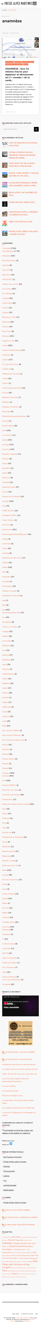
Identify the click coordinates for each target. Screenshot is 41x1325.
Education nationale (9, 454)
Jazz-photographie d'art (11, 612)
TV (3, 939)
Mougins (5, 763)
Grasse (4, 548)
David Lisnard (16, 1246)
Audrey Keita (29, 1237)
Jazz (3, 610)
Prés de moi (7, 832)
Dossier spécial (8, 426)
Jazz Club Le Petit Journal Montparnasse (16, 1255)
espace (5, 473)
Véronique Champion (20, 1277)
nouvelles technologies (14, 64)
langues (5, 636)
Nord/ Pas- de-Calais (10, 790)
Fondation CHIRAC (9, 515)
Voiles (4, 972)
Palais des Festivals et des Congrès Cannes (23, 1268)
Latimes (6, 1176)
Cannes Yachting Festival (11, 350)
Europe (5, 492)
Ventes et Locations (9, 963)
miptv (4, 721)
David (7, 1246)
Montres (5, 754)
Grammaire (6, 544)
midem (5, 688)
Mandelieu (6, 660)
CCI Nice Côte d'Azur (10, 364)
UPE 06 (5, 953)
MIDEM (11, 1261)
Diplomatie (6, 411)
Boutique (5, 336)
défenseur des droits (10, 397)
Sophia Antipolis (8, 894)
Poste (4, 828)
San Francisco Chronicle (12, 1157)
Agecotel (5, 265)
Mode (4, 726)
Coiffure (5, 383)
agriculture (6, 275)
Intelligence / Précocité (11, 595)
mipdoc (5, 702)
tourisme (13, 1277)
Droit (4, 430)
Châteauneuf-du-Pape (11, 374)
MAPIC (7, 1261)
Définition (6, 402)
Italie (4, 605)
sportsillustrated (9, 1185)
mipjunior (6, 716)
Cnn (4, 1180)
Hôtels (4, 567)
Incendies (5, 581)
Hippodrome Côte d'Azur (12, 558)
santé (3, 1277)
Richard (15, 1274)
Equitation (6, 468)
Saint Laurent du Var (10, 865)
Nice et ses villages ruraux (12, 1095)
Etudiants (5, 482)
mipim (4, 712)
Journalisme (6, 622)
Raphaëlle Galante (31, 1271)
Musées (5, 768)
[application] (20, 1006)
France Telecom (8, 520)
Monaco (5, 745)
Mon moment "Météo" (10, 730)
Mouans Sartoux (8, 759)
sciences (5, 875)
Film (4, 506)
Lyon (4, 650)
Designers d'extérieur (10, 407)
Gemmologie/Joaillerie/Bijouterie (15, 534)
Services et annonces (10, 879)
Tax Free (5, 908)
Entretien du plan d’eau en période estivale (19, 1064)
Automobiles (7, 303)
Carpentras (6, 355)
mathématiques (8, 674)
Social (4, 889)
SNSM (4, 884)
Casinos (5, 359)
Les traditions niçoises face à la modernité (18, 1108)
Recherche (6, 846)
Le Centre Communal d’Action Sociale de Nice (20, 1069)
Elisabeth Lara (19, 1249)
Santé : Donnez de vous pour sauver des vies (19, 1074)
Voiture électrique (9, 977)
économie (18, 62)
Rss (36, 1314)
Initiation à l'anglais (9, 591)
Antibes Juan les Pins (10, 284)
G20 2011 (6, 525)
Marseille (5, 669)
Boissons (5, 326)
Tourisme (5, 927)
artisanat (23, 1237)
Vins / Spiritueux (8, 967)
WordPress (27, 1321)
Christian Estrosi (19, 1243)
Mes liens (15, 1314)
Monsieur (5, 749)
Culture (5, 393)
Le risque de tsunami (10, 1091)
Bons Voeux (6, 331)
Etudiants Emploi (8, 487)
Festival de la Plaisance (11, 496)
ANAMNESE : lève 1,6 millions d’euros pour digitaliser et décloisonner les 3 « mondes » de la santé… (19, 74)
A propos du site (27, 1314)
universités (6, 948)
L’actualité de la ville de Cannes (19, 1052)
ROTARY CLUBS (8, 861)
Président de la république (12, 837)
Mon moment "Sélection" (12, 735)
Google (5, 539)
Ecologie (5, 444)
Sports (4, 898)
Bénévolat (6, 322)
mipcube (5, 697)
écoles (4, 440)
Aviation (5, 308)
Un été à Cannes (8, 944)
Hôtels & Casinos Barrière (24, 1253)
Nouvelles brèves (9, 260)
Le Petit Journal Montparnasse (28, 1258)
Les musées (6, 641)
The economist (9, 1171)
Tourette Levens (8, 922)
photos (4, 813)
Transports (6, 934)
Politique (5, 818)
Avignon (5, 312)
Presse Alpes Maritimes (22, 1318)
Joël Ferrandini (11, 1258)
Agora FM (6, 270)
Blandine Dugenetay (15, 1240)
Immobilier (6, 577)
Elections (5, 459)
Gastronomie (7, 529)
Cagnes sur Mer (8, 341)
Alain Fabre (15, 1237)
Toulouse (5, 917)
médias (5, 678)
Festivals (5, 501)
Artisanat (5, 298)
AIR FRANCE (7, 279)
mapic (4, 664)
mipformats (6, 707)
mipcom (5, 693)
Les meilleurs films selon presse (19, 1225)
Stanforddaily (8, 1190)
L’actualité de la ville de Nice (18, 1059)
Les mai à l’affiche (9, 1086)
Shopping (6, 929)
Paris (4, 809)
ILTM (4, 572)
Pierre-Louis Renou (20, 1271)
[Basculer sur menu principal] (2, 4)
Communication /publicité (12, 388)
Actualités (9, 62)
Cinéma (5, 378)
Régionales (6, 856)
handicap (5, 553)
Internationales (28, 62)
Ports (4, 823)
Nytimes (6, 1166)
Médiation (6, 683)
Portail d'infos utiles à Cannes (14, 1162)
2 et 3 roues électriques (11, 979)
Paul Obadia (10, 1271)
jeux (4, 617)
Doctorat (5, 421)
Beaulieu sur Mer (9, 317)
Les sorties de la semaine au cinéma (21, 1217)
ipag (4, 600)
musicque (6, 773)
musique (5, 776)
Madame (5, 655)
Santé (26, 64)
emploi (5, 463)
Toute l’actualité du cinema (17, 1210)
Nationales (6, 256)
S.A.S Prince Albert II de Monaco (27, 1274)
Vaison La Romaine (9, 958)
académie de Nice (6, 1237)
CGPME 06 (6, 369)
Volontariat (6, 984)
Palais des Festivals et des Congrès (15, 804)
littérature (6, 645)
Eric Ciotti (27, 1249)
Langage (5, 631)
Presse (4, 842)
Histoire (5, 562)
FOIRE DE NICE (8, 511)
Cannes (5, 345)
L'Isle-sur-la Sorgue (10, 627)
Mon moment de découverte (13, 740)
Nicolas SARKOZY (9, 785)
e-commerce (7, 435)
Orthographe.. (7, 799)
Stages (4, 903)
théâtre (5, 913)
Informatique (7, 586)
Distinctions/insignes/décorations (14, 416)
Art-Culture (6, 289)
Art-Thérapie (7, 293)
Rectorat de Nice (8, 851)
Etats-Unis (6, 477)
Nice (4, 780)
